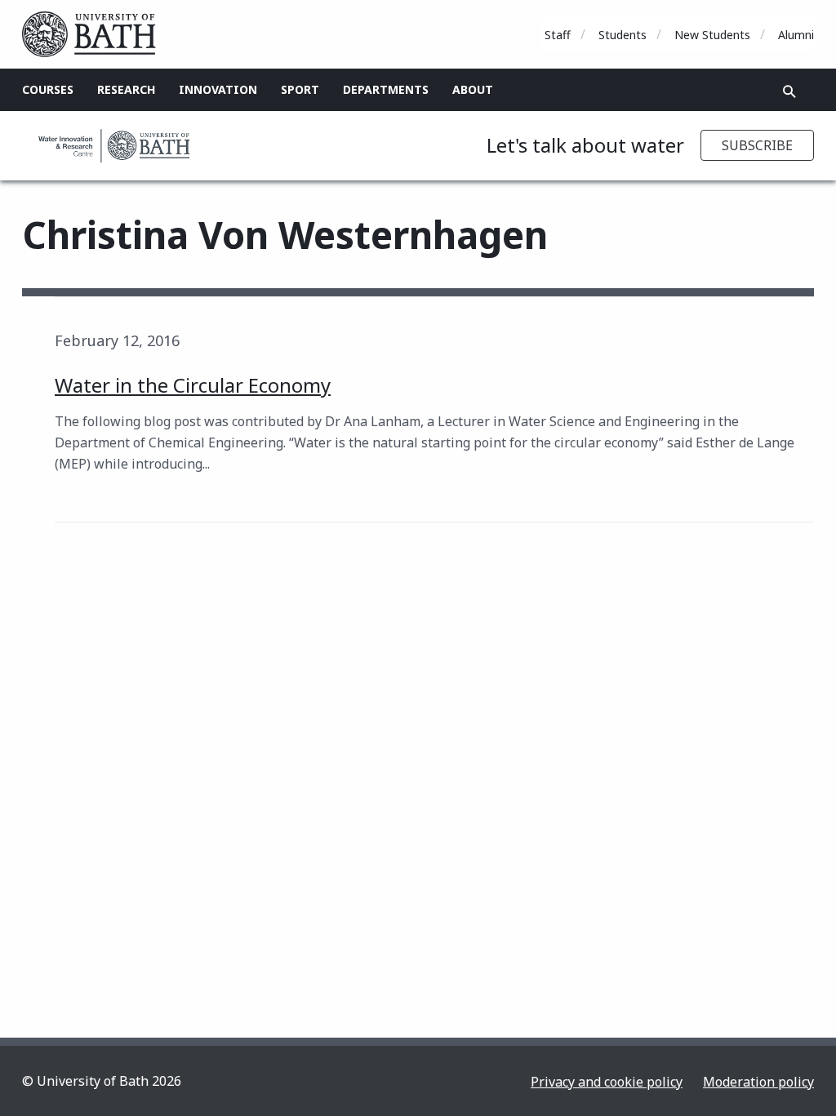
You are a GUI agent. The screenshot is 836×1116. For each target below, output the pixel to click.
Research (126, 89)
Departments (386, 89)
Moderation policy (758, 1082)
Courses (47, 89)
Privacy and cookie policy (607, 1082)
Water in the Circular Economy (193, 384)
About (472, 89)
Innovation (218, 89)
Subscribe (757, 145)
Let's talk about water (585, 144)
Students (622, 34)
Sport (300, 89)
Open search (789, 91)
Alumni (796, 34)
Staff (558, 34)
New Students (712, 34)
